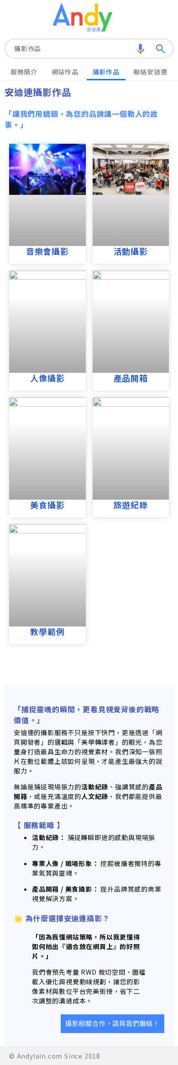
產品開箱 (131, 378)
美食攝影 (47, 505)
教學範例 (47, 631)
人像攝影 (47, 378)
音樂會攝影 (47, 251)
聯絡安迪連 (150, 71)
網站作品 (65, 71)
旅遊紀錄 (131, 505)
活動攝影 (131, 251)
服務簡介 (23, 71)
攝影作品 (27, 48)
